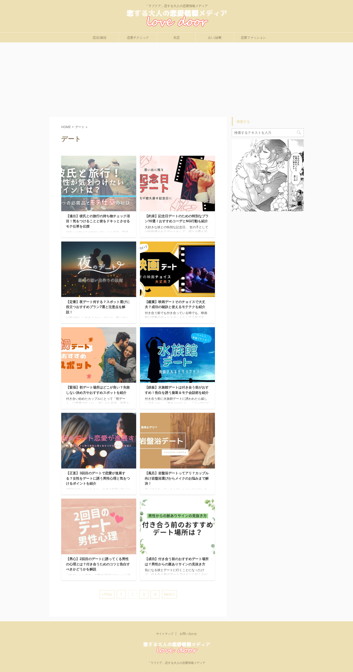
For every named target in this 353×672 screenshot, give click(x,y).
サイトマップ (164, 633)
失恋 (176, 37)
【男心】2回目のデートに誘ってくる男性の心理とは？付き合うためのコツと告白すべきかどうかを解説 (98, 564)
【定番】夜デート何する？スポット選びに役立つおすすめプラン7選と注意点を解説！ (98, 307)
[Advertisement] (176, 78)
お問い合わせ (188, 633)
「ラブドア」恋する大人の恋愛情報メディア (176, 663)
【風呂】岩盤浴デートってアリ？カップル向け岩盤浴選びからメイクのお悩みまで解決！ (177, 478)
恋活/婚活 (99, 37)
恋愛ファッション (253, 37)
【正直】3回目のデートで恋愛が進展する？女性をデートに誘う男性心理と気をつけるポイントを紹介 (98, 478)
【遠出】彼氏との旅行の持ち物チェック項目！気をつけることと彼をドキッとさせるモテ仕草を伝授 (98, 221)
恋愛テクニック (138, 37)
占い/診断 (215, 37)
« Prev (107, 594)
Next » (169, 594)
